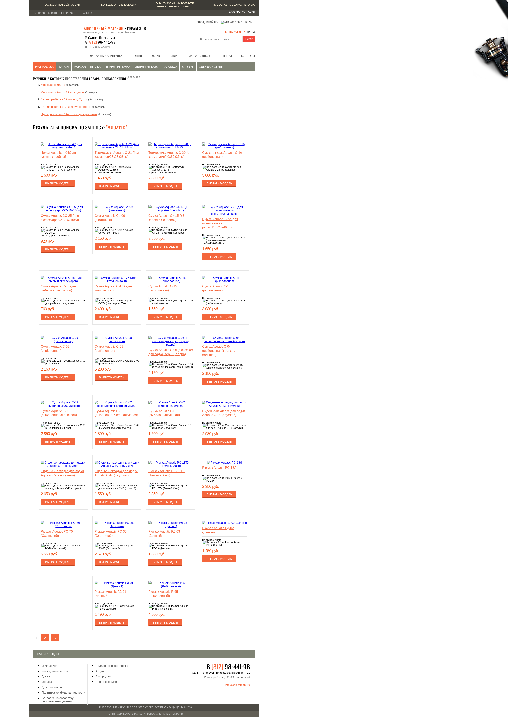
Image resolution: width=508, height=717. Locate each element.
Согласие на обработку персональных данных (58, 699)
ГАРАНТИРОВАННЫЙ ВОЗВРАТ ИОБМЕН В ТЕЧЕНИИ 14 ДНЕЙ (175, 5)
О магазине (49, 665)
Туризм (64, 66)
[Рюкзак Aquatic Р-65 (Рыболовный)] (170, 586)
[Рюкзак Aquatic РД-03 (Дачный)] (170, 526)
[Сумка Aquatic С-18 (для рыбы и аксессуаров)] (63, 281)
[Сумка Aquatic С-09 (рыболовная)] (63, 341)
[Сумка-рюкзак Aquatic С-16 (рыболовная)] (224, 147)
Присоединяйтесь (207, 22)
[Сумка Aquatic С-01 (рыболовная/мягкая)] (170, 405)
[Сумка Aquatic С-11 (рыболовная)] (224, 281)
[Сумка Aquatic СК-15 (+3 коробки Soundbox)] (170, 210)
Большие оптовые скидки (118, 4)
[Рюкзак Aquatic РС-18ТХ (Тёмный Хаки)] (170, 465)
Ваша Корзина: (235, 32)
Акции (137, 56)
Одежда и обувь (211, 66)
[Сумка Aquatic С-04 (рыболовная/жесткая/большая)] (224, 341)
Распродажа (44, 66)
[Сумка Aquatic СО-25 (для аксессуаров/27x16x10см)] (63, 210)
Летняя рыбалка (147, 66)
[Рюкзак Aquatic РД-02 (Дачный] (224, 522)
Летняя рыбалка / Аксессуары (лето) (66, 106)
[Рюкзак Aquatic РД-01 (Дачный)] (117, 586)
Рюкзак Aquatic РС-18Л (219, 467)
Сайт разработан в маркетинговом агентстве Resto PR (146, 713)
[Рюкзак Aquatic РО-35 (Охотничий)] (117, 526)
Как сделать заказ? (55, 671)
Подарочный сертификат (106, 56)
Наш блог (225, 56)
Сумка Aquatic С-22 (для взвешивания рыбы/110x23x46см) (220, 223)
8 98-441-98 (100, 42)
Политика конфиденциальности (63, 692)
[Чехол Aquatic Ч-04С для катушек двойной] (63, 147)
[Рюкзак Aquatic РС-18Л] (224, 462)
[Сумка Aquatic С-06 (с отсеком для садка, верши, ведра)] (170, 344)
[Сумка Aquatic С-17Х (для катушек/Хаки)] (117, 281)
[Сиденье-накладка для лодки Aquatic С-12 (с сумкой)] (63, 465)
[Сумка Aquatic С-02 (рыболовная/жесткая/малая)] (117, 405)
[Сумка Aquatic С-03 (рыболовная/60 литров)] (63, 405)
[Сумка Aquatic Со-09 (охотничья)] (117, 210)
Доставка (156, 56)
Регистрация (246, 11)
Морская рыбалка (87, 66)
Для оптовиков (199, 56)
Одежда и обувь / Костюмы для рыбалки (69, 114)
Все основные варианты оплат (234, 4)
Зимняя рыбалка (118, 66)
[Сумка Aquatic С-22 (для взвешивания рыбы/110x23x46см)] (224, 213)
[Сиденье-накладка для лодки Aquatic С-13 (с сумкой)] (224, 405)
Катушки (188, 66)
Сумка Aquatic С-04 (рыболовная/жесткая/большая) (218, 351)
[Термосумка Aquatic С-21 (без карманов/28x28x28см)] (117, 147)
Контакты (248, 56)
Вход (232, 11)
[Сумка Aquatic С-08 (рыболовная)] (117, 341)
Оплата (175, 56)
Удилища (170, 66)
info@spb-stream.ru (237, 684)
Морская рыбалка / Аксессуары (62, 92)
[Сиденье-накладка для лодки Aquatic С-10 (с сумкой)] (117, 465)
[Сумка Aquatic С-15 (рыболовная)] (170, 281)
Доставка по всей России (62, 4)
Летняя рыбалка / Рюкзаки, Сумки (64, 99)
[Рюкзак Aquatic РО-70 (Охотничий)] (63, 526)
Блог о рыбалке (106, 681)
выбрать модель (57, 183)
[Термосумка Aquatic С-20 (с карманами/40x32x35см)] (170, 147)
